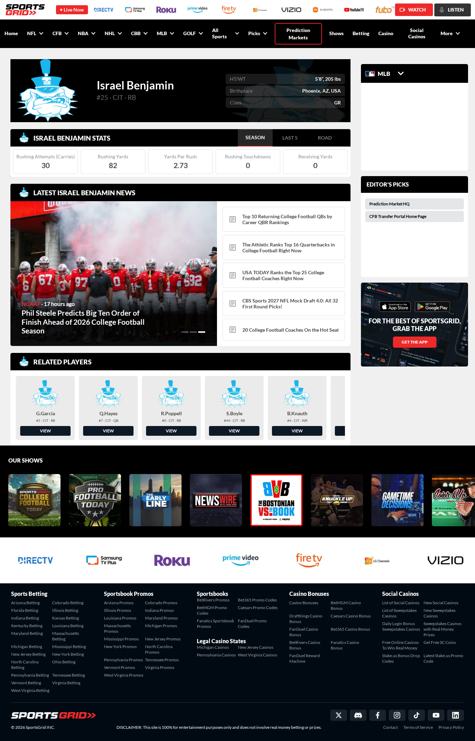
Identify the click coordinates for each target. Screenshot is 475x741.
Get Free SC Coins (440, 642)
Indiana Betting (25, 618)
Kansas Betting (65, 618)
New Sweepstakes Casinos (440, 613)
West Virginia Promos (123, 675)
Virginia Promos (159, 667)
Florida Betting (24, 610)
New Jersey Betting (28, 654)
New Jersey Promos (162, 638)
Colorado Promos (161, 602)
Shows (336, 33)
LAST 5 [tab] (290, 138)
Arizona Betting (25, 602)
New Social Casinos (441, 602)
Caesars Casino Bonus (351, 615)
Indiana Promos (159, 610)
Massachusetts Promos (117, 628)
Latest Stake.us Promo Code (443, 658)
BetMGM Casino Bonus (346, 605)
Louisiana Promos (120, 618)
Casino (385, 33)
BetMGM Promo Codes (212, 610)
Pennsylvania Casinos (216, 654)
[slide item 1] (185, 332)
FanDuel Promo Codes (252, 623)
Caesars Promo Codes (257, 607)
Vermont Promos (119, 667)
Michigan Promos (161, 625)
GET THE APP (415, 342)
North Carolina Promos (158, 649)
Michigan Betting (26, 646)
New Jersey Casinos (255, 647)
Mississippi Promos (121, 638)
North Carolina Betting (25, 664)
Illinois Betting (65, 610)
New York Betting (68, 654)
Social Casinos (416, 33)
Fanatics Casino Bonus (345, 645)
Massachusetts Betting (65, 636)
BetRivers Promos (213, 599)
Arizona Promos (119, 602)
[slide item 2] (193, 332)
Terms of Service (418, 727)
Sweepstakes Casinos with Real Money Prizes (442, 629)
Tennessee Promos (162, 659)
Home (11, 33)
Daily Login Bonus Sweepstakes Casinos (401, 626)
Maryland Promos (161, 618)
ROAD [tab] (325, 138)
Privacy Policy (451, 727)
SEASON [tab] (255, 137)
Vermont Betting (26, 682)
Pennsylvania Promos (123, 659)
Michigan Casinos (213, 647)
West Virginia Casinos (257, 654)
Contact (390, 727)
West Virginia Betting (30, 690)
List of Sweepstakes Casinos (399, 613)
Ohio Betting (63, 661)
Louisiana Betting (67, 625)
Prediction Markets (298, 33)
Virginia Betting (66, 682)
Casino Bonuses (303, 602)
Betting (361, 33)
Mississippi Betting (69, 646)
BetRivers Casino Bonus (304, 645)
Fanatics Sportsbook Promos (215, 623)
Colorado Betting (67, 602)
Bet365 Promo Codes (257, 599)
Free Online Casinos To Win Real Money (400, 645)
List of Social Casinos (400, 602)
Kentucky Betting (26, 625)
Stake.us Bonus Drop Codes (401, 658)
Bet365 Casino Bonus (350, 629)
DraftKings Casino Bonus (305, 618)
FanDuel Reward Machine (304, 658)
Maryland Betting (27, 633)
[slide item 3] (201, 332)
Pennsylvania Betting (30, 675)
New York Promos (120, 646)
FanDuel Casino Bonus (303, 631)
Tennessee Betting (68, 675)
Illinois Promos (117, 610)
